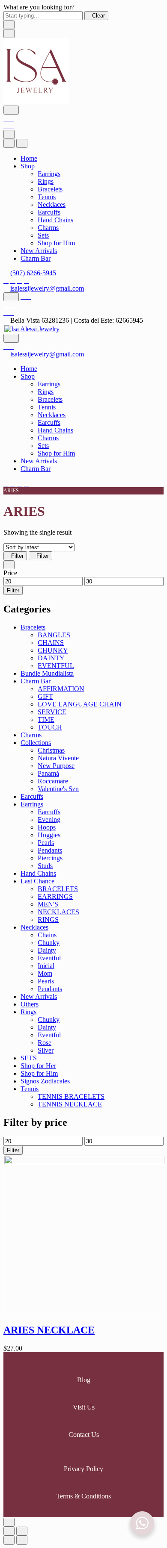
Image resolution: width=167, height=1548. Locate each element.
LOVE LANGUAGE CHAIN (80, 704)
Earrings (49, 173)
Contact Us (84, 1434)
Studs (45, 865)
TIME (46, 719)
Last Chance (37, 881)
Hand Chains (55, 220)
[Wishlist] (8, 118)
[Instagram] (12, 280)
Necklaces (52, 204)
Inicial (46, 965)
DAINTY (51, 658)
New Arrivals (39, 250)
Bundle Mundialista (47, 673)
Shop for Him (56, 243)
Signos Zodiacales (45, 1081)
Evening (49, 819)
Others (30, 1004)
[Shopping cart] (8, 125)
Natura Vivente (58, 758)
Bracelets (50, 189)
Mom (45, 973)
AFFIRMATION (61, 688)
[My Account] (26, 296)
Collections (36, 742)
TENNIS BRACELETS (71, 1096)
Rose (44, 1042)
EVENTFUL (56, 665)
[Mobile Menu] (9, 33)
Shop (28, 166)
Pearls (46, 842)
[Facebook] (6, 280)
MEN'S (48, 904)
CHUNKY (53, 650)
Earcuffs (49, 212)
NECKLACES (58, 911)
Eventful (49, 958)
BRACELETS (58, 888)
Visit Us (84, 1407)
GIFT (45, 696)
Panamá (48, 773)
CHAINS (51, 642)
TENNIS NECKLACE (70, 1104)
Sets (43, 235)
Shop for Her (38, 1065)
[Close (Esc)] (9, 1531)
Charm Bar (36, 258)
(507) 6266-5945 (33, 273)
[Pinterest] (26, 280)
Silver (46, 1050)
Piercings (50, 858)
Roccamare (53, 781)
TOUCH (50, 727)
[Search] (11, 110)
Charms (48, 227)
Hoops (47, 827)
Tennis (47, 196)
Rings (46, 181)
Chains (47, 935)
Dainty (47, 950)
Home (29, 158)
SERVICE (52, 711)
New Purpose (56, 765)
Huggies (49, 835)
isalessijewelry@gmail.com (47, 288)
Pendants (50, 850)
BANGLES (54, 635)
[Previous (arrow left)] (9, 1540)
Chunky (49, 942)
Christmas (51, 750)
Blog (83, 1379)
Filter (17, 556)
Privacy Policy (83, 1468)
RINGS (48, 919)
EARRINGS (55, 896)
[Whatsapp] (19, 280)
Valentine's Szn (58, 788)
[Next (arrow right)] (21, 1540)
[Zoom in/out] (21, 1531)
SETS (29, 1058)
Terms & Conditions (83, 1496)
